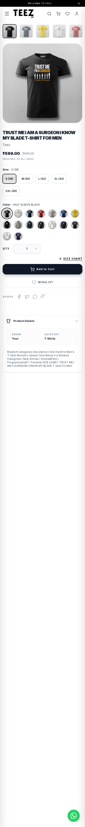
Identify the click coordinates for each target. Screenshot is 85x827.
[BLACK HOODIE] (7, 224)
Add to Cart (45, 269)
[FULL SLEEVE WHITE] (52, 224)
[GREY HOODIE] (18, 224)
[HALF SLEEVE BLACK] (7, 213)
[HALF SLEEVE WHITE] (18, 213)
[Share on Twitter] (27, 296)
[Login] (77, 14)
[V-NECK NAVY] (18, 236)
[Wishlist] (67, 14)
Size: (6, 169)
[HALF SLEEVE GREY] (52, 213)
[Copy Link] (43, 296)
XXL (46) (11, 191)
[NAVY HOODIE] (29, 224)
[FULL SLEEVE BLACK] (41, 224)
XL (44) (59, 178)
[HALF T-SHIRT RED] (41, 213)
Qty (6, 248)
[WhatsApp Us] (74, 816)
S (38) (9, 178)
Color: (7, 204)
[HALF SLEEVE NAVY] (29, 213)
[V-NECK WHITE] (7, 236)
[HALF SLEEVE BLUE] (63, 213)
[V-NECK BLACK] (75, 224)
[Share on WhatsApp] (35, 296)
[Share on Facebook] (19, 296)
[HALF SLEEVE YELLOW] (75, 213)
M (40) (26, 178)
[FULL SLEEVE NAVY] (63, 224)
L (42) (42, 178)
